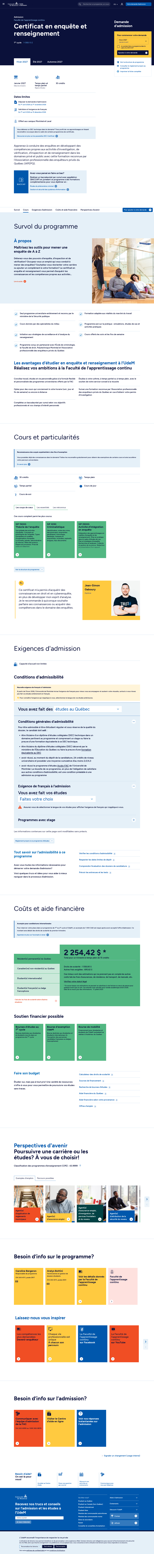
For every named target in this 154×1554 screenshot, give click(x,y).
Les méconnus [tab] (59, 507)
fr (115, 4)
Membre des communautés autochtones (92, 1513)
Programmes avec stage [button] (36, 820)
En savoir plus (22, 464)
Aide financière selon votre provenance (96, 1100)
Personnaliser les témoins (30, 1546)
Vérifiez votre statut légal (75, 981)
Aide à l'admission (53, 4)
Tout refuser (48, 1546)
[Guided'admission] (45, 1497)
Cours (25, 210)
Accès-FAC (63, 765)
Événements (114, 1504)
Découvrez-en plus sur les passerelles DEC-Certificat (35, 136)
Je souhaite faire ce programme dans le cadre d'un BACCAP (133, 47)
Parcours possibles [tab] (45, 1178)
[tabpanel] (23, 82)
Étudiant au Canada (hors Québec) (90, 1504)
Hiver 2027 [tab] (22, 61)
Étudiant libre (83, 1510)
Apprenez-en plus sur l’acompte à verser (31, 935)
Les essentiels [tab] (43, 507)
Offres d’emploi (86, 1106)
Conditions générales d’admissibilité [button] (46, 722)
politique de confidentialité (35, 1550)
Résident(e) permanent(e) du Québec (34, 959)
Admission (18, 17)
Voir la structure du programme (132, 62)
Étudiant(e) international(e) (29, 978)
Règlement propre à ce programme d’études (32, 841)
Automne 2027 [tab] (54, 61)
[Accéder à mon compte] (122, 4)
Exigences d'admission (42, 210)
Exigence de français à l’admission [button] (44, 786)
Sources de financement (90, 1081)
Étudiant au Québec (85, 1501)
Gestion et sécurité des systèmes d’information (48, 189)
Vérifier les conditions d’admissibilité (95, 853)
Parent (80, 1523)
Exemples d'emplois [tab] (24, 1178)
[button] (4, 4)
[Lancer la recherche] (80, 4)
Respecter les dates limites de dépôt (95, 860)
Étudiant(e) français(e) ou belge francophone (31, 989)
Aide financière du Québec (91, 1093)
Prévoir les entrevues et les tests (93, 872)
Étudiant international (86, 1507)
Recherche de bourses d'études (93, 1087)
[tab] (37, 959)
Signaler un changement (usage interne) (122, 1456)
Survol (17, 210)
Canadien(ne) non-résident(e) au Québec (36, 968)
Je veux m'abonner (23, 1522)
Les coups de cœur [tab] (24, 507)
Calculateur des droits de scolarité (94, 1074)
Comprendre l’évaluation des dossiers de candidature (103, 866)
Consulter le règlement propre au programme (133, 67)
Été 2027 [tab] (37, 61)
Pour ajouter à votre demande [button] (135, 210)
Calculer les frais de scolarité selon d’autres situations (31, 1001)
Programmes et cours (37, 4)
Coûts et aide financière (66, 210)
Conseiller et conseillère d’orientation (91, 1526)
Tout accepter (60, 1546)
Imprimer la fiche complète (130, 71)
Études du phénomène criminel (42, 186)
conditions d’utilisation (57, 1550)
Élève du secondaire (85, 1520)
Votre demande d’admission (136, 4)
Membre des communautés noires (90, 1517)
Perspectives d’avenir (90, 210)
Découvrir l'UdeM (69, 4)
